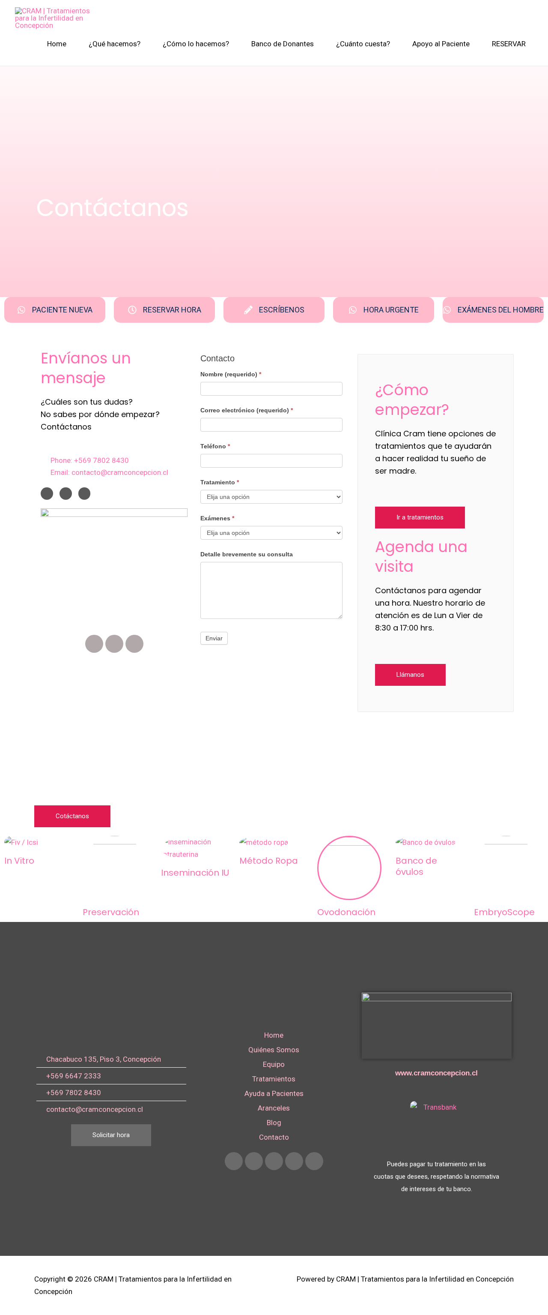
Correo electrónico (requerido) (246, 410)
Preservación (111, 912)
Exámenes (217, 518)
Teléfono (215, 446)
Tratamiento (219, 482)
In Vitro (19, 861)
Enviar (214, 638)
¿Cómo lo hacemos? (196, 43)
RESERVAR (509, 43)
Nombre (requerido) (230, 374)
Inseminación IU (195, 873)
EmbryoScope (504, 912)
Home (56, 43)
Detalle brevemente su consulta (246, 554)
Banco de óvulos (416, 866)
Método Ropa (268, 861)
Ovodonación (346, 912)
